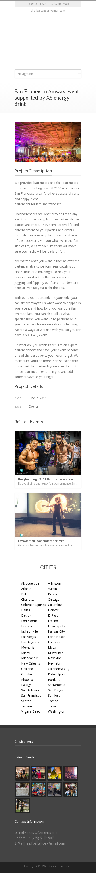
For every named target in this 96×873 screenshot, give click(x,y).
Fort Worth (29, 621)
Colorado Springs (33, 604)
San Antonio (30, 690)
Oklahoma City (58, 669)
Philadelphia (56, 674)
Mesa (52, 647)
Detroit (26, 615)
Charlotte (28, 599)
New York (55, 663)
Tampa (53, 701)
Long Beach (56, 637)
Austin (52, 589)
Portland (54, 679)
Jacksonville (29, 631)
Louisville (54, 642)
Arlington (54, 583)
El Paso (53, 615)
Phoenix (27, 679)
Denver (53, 610)
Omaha (26, 674)
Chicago (54, 599)
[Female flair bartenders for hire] (48, 515)
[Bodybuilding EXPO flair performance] (48, 453)
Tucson (26, 706)
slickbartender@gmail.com (46, 843)
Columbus (55, 604)
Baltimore (28, 594)
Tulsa (52, 706)
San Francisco (31, 695)
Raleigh (26, 685)
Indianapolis (56, 626)
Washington (56, 711)
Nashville (54, 658)
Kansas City (56, 631)
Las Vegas (28, 637)
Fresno (53, 621)
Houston (27, 626)
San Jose (54, 695)
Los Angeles (30, 642)
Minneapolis (30, 658)
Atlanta (26, 589)
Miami (25, 653)
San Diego (55, 690)
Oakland (27, 669)
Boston (53, 594)
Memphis (28, 647)
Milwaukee (55, 653)
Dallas (25, 610)
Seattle (26, 701)
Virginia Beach (31, 711)
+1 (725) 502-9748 (49, 4)
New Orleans (30, 663)
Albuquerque (30, 583)
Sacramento (57, 685)
